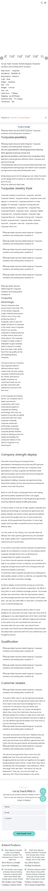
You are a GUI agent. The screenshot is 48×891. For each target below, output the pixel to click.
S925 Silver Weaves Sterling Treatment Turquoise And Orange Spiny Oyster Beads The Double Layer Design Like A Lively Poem (35, 864)
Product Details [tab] (24, 127)
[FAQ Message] (43, 798)
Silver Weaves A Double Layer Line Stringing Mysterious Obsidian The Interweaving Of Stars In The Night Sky (12, 864)
